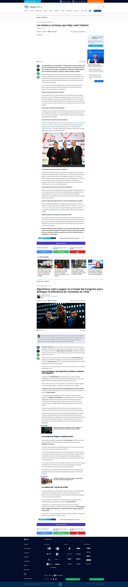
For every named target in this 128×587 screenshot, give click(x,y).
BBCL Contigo (76, 10)
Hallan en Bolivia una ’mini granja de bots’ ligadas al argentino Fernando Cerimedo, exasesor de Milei (67, 428)
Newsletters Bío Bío (66, 1)
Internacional (38, 10)
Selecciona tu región (31, 1)
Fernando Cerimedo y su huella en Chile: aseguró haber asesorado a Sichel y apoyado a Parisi (68, 479)
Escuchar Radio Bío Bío (96, 1)
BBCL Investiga (69, 10)
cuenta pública (59, 99)
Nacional (32, 10)
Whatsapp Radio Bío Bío (97, 579)
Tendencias (56, 10)
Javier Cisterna (41, 28)
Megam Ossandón (45, 295)
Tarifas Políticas (27, 578)
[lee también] (47, 430)
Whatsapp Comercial (74, 579)
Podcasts (26, 10)
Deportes (51, 10)
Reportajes (26, 569)
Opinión (62, 10)
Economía (45, 10)
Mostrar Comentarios (61, 243)
